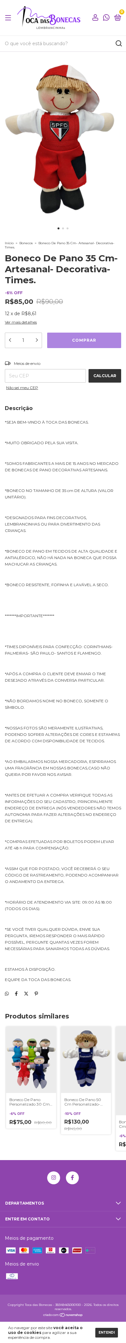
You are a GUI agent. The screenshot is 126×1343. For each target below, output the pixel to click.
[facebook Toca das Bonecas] (72, 1177)
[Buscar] (118, 43)
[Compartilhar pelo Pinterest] (36, 994)
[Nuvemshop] (63, 1315)
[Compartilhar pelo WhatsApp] (7, 994)
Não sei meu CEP (22, 387)
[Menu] (9, 18)
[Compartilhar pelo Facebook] (16, 994)
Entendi (107, 1332)
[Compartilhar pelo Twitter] (26, 994)
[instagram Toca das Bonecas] (53, 1177)
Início (9, 243)
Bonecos (26, 243)
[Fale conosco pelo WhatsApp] (106, 18)
